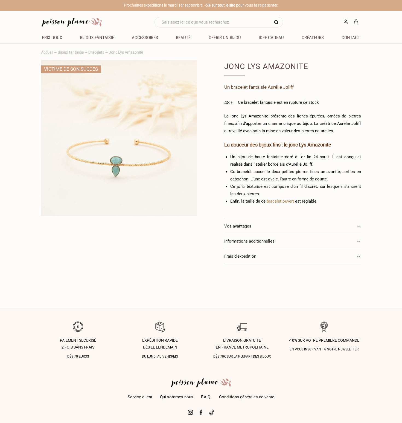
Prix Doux (52, 37)
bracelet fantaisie (249, 87)
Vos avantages (237, 226)
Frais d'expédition (240, 256)
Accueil (47, 52)
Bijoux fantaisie (71, 52)
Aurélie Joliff (281, 87)
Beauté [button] (183, 37)
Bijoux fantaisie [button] (97, 37)
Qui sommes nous (176, 397)
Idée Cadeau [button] (271, 37)
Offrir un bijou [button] (225, 37)
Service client (140, 397)
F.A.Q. (206, 397)
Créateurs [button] (313, 37)
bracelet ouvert (280, 201)
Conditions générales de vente (246, 397)
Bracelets (96, 52)
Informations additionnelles (249, 241)
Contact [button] (351, 37)
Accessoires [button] (145, 37)
